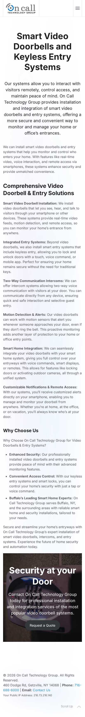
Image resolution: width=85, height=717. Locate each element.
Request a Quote (42, 625)
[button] (77, 8)
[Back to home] (21, 8)
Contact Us (41, 690)
